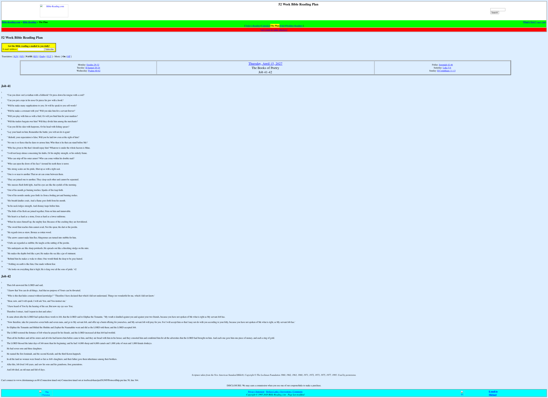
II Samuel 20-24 (92, 67)
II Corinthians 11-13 (446, 70)
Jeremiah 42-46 (446, 64)
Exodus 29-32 (93, 64)
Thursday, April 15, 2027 (265, 63)
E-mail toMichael (493, 393)
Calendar (265, 25)
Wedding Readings (294, 25)
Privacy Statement (256, 391)
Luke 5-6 (447, 67)
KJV (16, 56)
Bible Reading (29, 22)
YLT (49, 56)
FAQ (282, 25)
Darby (42, 56)
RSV (36, 56)
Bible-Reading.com (11, 22)
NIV (22, 56)
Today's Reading (252, 25)
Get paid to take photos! (274, 29)
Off (68, 56)
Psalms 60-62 (94, 70)
